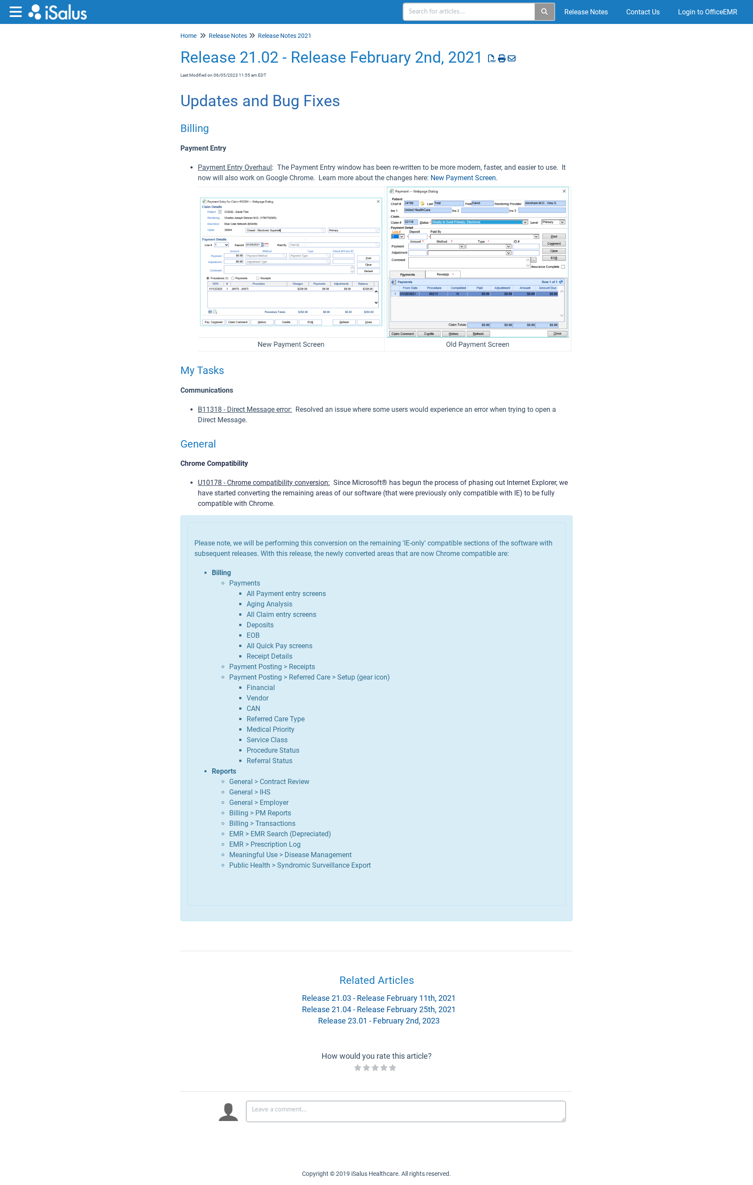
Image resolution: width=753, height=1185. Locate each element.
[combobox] (469, 12)
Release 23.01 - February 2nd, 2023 (379, 1020)
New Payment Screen (463, 178)
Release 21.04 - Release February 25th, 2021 (379, 1009)
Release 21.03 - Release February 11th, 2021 (379, 998)
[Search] (545, 12)
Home (188, 35)
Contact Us (643, 12)
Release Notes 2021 (285, 35)
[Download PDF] (492, 58)
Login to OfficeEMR (707, 12)
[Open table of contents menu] (17, 10)
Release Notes (586, 12)
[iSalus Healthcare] (60, 7)
